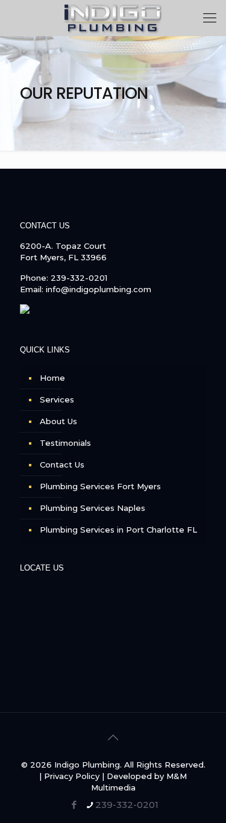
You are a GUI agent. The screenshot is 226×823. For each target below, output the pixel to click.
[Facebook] (73, 804)
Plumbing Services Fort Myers (100, 486)
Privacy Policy (71, 776)
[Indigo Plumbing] (113, 18)
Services (57, 399)
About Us (58, 421)
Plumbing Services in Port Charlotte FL (118, 529)
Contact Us (62, 464)
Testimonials (65, 443)
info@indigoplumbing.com (98, 289)
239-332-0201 (79, 278)
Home (52, 378)
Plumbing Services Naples (92, 508)
